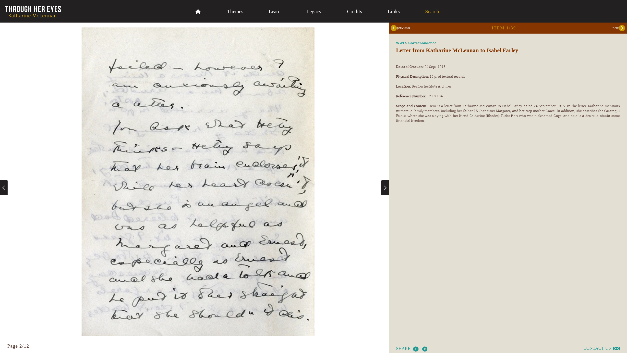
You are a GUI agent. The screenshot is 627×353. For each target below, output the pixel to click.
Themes (235, 11)
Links (394, 11)
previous (403, 28)
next (616, 28)
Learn (275, 11)
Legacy (314, 11)
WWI (400, 43)
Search (432, 11)
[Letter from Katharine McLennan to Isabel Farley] (198, 334)
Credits (354, 11)
